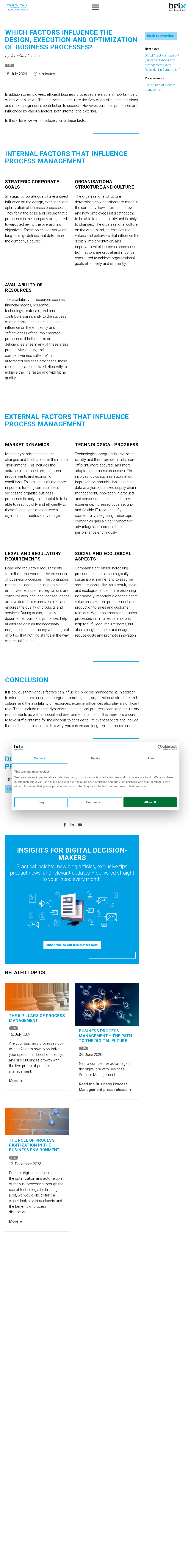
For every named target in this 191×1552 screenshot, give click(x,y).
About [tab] (151, 758)
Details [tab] (95, 758)
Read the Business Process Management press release (103, 1087)
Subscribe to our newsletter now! (72, 945)
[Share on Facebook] (64, 824)
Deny (40, 802)
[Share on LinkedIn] (72, 824)
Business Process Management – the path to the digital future (105, 1036)
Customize (93, 802)
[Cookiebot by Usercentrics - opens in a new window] (160, 747)
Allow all (150, 802)
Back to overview (161, 36)
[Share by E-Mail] (79, 824)
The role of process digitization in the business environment (34, 1145)
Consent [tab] (39, 758)
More (13, 1080)
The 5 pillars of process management (37, 1018)
